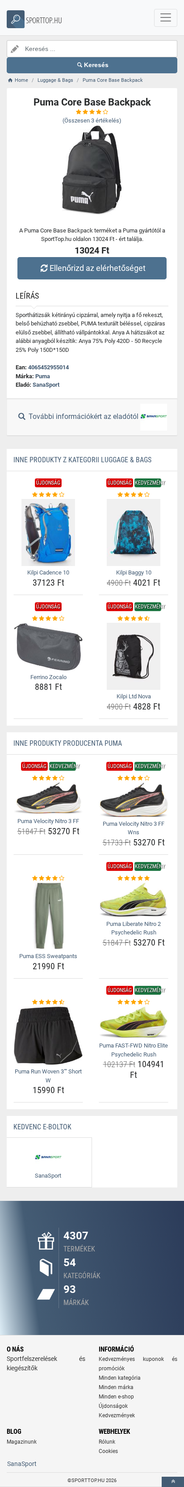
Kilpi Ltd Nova (134, 696)
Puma (42, 376)
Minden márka (116, 1387)
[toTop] (173, 1482)
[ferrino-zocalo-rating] (48, 618)
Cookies (108, 1451)
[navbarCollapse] (165, 18)
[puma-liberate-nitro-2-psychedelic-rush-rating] (133, 878)
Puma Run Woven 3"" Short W (48, 1076)
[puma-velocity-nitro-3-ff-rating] (48, 778)
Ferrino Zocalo (48, 677)
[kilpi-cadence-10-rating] (48, 494)
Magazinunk (22, 1442)
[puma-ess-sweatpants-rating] (48, 878)
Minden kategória (120, 1378)
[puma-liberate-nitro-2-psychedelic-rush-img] (133, 900)
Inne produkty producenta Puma (67, 743)
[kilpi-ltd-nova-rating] (133, 618)
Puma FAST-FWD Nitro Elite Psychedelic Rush (133, 1050)
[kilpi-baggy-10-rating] (133, 494)
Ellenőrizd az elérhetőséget (98, 268)
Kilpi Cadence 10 (48, 572)
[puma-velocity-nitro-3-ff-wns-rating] (133, 778)
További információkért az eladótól (83, 416)
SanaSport (46, 384)
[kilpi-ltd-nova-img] (133, 656)
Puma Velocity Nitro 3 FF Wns (133, 828)
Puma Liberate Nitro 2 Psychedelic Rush (133, 928)
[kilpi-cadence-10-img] (48, 532)
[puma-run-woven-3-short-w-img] (48, 1035)
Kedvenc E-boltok (42, 1127)
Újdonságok (113, 1406)
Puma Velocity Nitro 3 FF (48, 821)
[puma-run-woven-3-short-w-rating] (48, 1002)
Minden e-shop (116, 1397)
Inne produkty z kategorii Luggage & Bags (82, 460)
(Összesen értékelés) (92, 120)
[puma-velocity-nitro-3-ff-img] (48, 798)
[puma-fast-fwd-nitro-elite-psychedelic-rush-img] (133, 1022)
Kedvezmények (117, 1415)
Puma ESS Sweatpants (48, 956)
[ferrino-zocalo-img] (48, 646)
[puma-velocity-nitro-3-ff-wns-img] (133, 799)
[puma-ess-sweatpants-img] (48, 916)
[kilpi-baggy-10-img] (133, 532)
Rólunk (107, 1442)
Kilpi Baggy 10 (133, 572)
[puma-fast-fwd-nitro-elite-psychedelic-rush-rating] (133, 1002)
